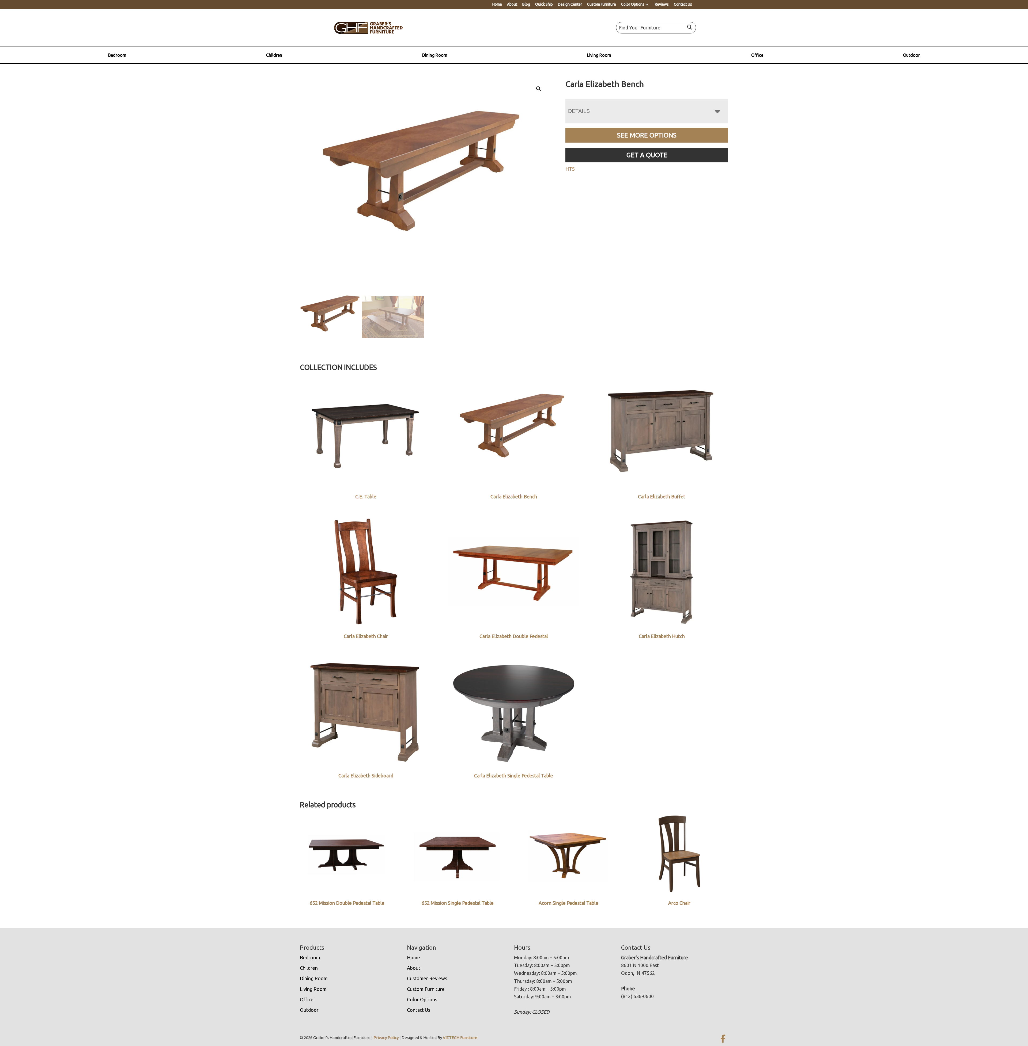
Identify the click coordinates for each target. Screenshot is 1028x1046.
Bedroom (117, 55)
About (512, 4)
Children (274, 55)
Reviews (662, 4)
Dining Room (434, 55)
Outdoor (911, 55)
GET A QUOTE (646, 155)
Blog (526, 4)
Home (497, 4)
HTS (570, 168)
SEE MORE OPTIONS (646, 135)
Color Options (632, 4)
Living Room (599, 55)
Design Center (570, 4)
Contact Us (683, 4)
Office (757, 55)
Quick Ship (544, 4)
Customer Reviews (427, 978)
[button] (538, 89)
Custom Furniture (601, 4)
